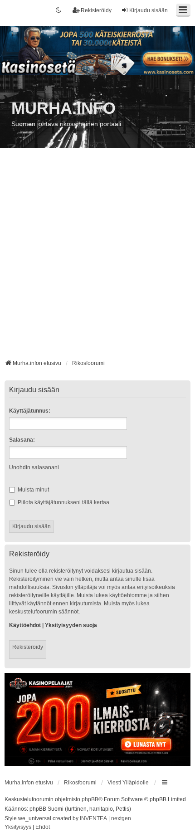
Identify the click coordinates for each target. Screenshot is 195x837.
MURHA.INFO (63, 108)
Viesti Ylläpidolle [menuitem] (128, 782)
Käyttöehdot (25, 625)
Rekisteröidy (27, 647)
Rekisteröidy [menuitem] (96, 10)
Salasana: (22, 440)
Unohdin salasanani (34, 467)
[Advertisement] (97, 257)
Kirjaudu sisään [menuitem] (148, 10)
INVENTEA (93, 818)
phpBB (90, 799)
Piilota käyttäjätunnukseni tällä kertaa (62, 502)
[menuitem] (18, 827)
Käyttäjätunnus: (29, 411)
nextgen (121, 818)
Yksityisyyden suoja (71, 625)
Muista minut (32, 490)
